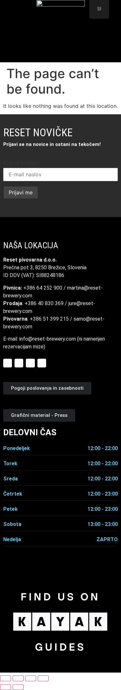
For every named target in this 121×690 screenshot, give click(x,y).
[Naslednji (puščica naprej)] (18, 687)
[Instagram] (19, 363)
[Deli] (30, 678)
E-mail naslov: (21, 163)
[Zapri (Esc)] (43, 678)
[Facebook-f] (7, 363)
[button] (60, 53)
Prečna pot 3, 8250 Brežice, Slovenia (44, 267)
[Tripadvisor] (41, 363)
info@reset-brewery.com (48, 339)
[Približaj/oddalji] (5, 678)
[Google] (30, 363)
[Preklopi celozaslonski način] (18, 678)
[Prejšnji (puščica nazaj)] (5, 687)
